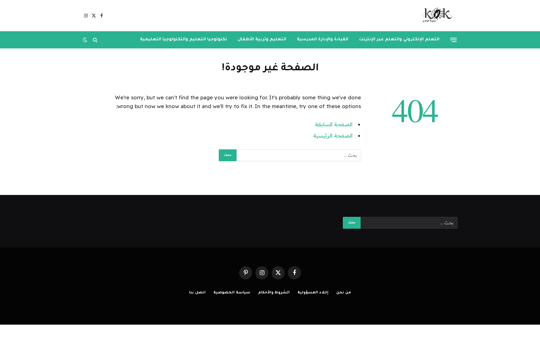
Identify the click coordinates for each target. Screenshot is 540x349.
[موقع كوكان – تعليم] (435, 15)
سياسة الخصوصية (231, 293)
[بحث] (95, 40)
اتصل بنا (197, 293)
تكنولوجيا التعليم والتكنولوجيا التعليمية (183, 39)
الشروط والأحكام (274, 293)
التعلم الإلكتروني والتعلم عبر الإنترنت (399, 39)
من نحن (343, 293)
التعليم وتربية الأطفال (262, 39)
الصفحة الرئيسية (332, 135)
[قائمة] (453, 39)
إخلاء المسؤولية (313, 293)
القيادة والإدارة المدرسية (322, 39)
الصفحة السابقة (333, 124)
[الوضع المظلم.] (85, 39)
